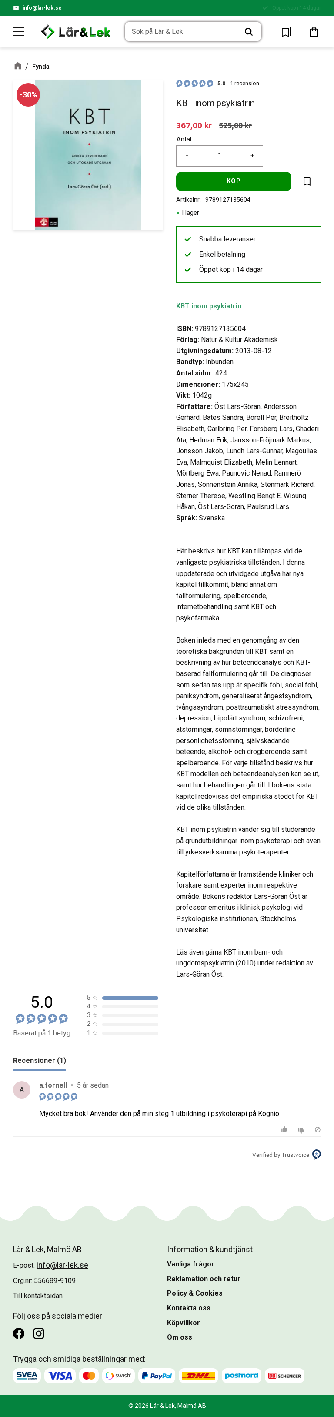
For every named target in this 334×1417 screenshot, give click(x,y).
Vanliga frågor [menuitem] (190, 1264)
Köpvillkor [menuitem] (183, 1323)
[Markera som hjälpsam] (285, 1130)
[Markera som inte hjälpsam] (302, 1130)
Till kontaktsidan (38, 1296)
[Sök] (249, 32)
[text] (194, 125)
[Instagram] (39, 1333)
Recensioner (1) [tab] (39, 1060)
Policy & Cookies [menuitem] (195, 1293)
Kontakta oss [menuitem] (188, 1308)
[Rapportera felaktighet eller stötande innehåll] (317, 1130)
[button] (19, 31)
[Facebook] (19, 1333)
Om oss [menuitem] (179, 1337)
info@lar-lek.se (42, 8)
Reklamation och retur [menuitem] (203, 1279)
